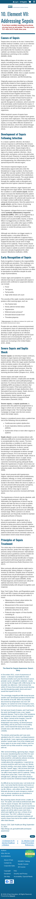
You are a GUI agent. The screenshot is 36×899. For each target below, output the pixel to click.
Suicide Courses (23, 864)
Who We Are (5, 853)
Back (3, 836)
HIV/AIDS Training (24, 861)
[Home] (18, 6)
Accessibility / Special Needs (23, 876)
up (17, 842)
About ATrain (8, 860)
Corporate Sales (9, 866)
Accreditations (6, 856)
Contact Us (7, 863)
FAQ (15, 871)
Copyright (7, 871)
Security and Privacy (20, 874)
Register (24, 2)
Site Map (7, 876)
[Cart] (29, 3)
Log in (16, 2)
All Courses (21, 867)
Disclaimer (7, 874)
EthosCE (12, 896)
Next (32, 836)
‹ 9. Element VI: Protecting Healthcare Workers (8, 843)
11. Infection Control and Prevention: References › (27, 843)
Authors (3, 850)
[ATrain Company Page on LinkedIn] (11, 882)
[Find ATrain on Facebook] (7, 882)
